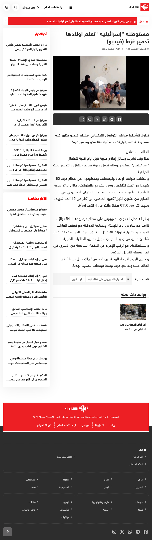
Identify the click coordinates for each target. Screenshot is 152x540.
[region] (101, 83)
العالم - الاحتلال (137, 151)
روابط (112, 424)
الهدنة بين (77, 279)
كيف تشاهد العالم (54, 6)
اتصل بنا (99, 424)
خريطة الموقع (44, 424)
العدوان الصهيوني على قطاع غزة (105, 279)
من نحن (85, 424)
